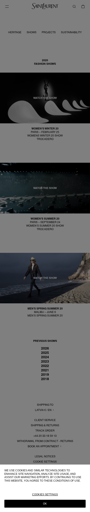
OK (45, 503)
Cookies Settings (45, 494)
